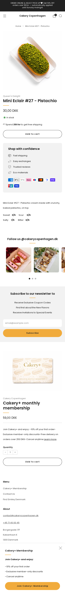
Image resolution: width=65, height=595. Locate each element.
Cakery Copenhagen (32, 15)
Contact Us (9, 494)
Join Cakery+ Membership (32, 586)
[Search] (60, 15)
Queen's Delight (11, 96)
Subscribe (32, 333)
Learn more (50, 439)
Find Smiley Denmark (14, 499)
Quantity (8, 447)
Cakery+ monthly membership (21, 405)
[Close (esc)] (60, 548)
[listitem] (32, 5)
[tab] (29, 278)
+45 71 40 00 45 (11, 522)
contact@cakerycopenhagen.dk (20, 515)
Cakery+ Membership (15, 488)
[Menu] (4, 16)
